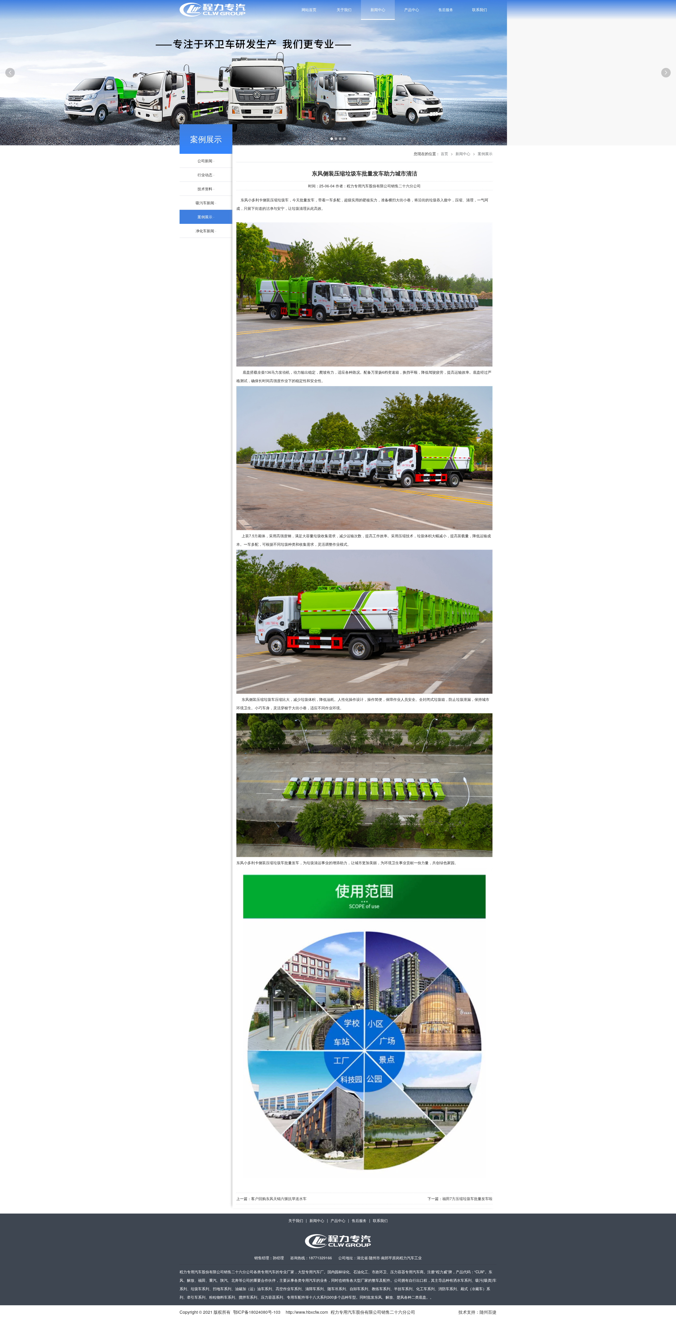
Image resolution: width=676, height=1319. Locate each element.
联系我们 (479, 9)
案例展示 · (206, 216)
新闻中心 (377, 9)
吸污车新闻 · (206, 202)
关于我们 (344, 9)
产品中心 (411, 9)
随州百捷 (488, 1312)
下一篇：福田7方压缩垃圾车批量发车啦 (460, 1198)
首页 (444, 153)
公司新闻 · (206, 160)
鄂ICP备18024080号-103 (256, 1312)
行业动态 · (206, 174)
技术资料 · (206, 188)
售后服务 (445, 9)
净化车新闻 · (206, 230)
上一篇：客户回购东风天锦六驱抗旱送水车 (271, 1198)
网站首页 (309, 9)
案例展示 (206, 139)
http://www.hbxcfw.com (307, 1312)
